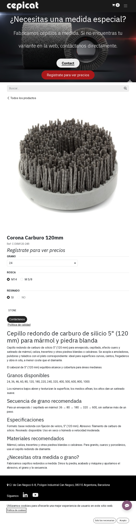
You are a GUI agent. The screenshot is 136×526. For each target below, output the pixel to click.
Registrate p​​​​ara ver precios (68, 75)
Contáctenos (17, 319)
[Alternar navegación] (125, 6)
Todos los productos (23, 98)
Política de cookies (16, 510)
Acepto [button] (123, 520)
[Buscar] (125, 88)
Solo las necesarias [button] (104, 520)
